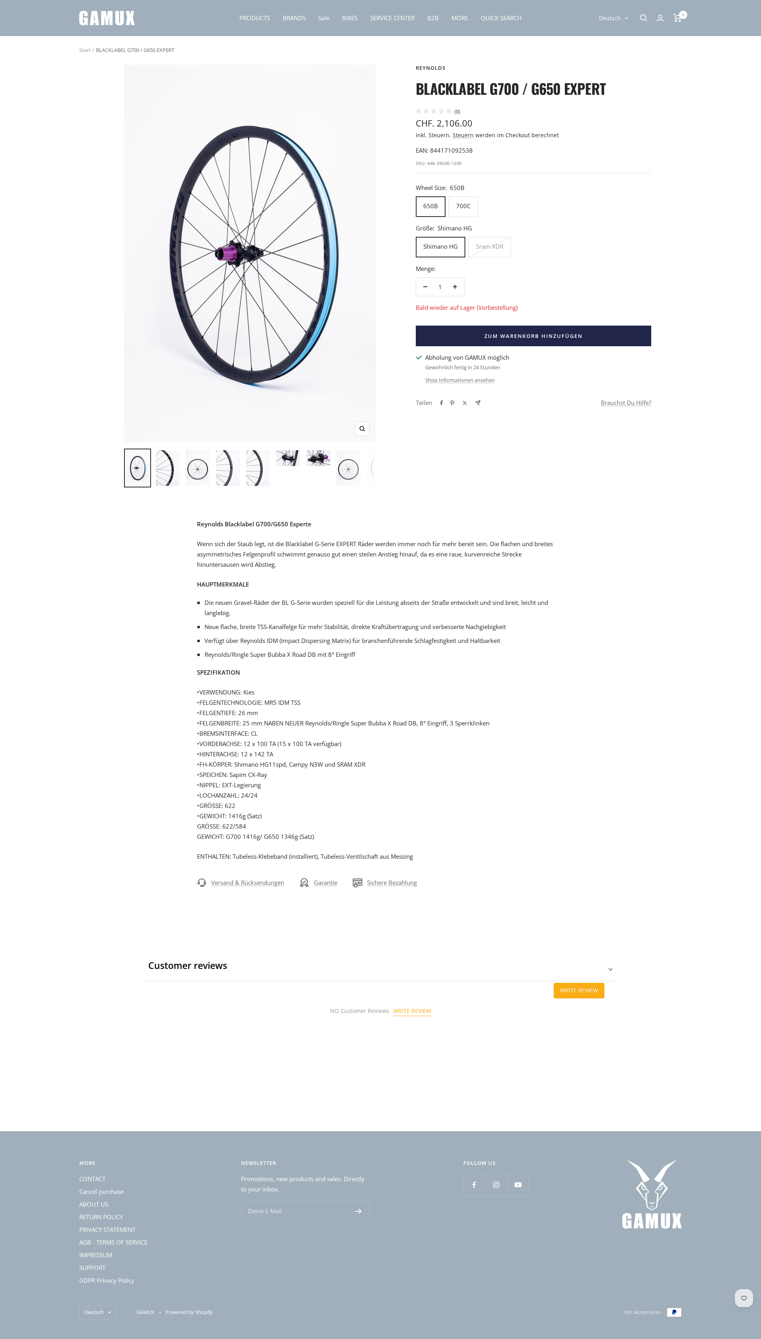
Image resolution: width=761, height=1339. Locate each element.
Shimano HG (440, 246)
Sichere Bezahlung (392, 882)
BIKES (350, 18)
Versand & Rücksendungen (247, 882)
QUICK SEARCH (501, 18)
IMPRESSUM (95, 1255)
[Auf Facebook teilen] (441, 403)
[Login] (660, 18)
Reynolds (431, 67)
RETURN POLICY (101, 1217)
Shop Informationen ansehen (460, 380)
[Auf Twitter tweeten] (464, 403)
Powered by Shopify (189, 1312)
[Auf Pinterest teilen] (452, 403)
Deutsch (610, 18)
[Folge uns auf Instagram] (496, 1185)
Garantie (325, 882)
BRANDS (294, 18)
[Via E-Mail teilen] (477, 402)
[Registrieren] (358, 1211)
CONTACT (92, 1179)
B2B (433, 18)
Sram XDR (489, 246)
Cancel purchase (101, 1191)
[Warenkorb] (677, 18)
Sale (323, 18)
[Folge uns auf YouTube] (518, 1185)
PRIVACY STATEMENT (107, 1229)
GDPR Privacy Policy (106, 1280)
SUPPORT (92, 1268)
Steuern (463, 135)
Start (85, 50)
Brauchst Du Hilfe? (626, 403)
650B (430, 206)
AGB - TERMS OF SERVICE (113, 1242)
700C (463, 206)
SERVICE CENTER (392, 18)
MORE (459, 18)
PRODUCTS (254, 18)
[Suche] (643, 17)
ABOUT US (93, 1204)
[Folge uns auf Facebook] (474, 1185)
